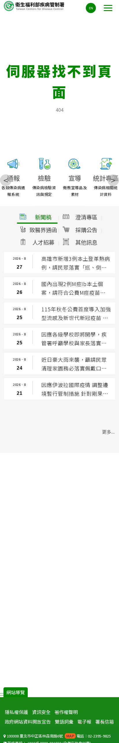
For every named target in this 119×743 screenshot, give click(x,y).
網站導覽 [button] (15, 692)
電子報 (84, 721)
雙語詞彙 (64, 721)
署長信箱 (104, 721)
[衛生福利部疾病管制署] (34, 5)
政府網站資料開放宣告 (28, 721)
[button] (37, 217)
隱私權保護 (16, 711)
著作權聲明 (66, 711)
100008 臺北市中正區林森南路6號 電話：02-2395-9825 (58, 736)
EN (91, 8)
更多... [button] (108, 431)
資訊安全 (41, 711)
